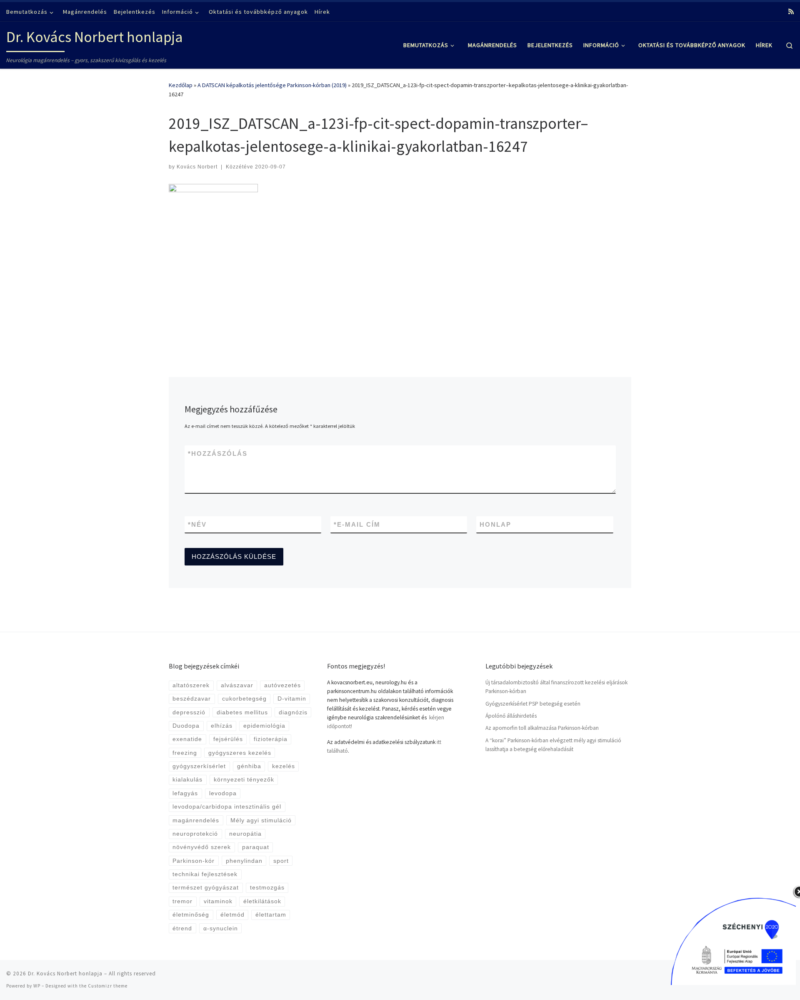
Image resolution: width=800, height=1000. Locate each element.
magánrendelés (195, 820)
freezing (184, 753)
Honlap (495, 524)
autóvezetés (282, 685)
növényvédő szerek (201, 847)
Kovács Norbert (197, 167)
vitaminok (218, 901)
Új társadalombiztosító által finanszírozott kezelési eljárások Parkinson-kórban (556, 687)
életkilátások (262, 901)
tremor (182, 901)
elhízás (221, 726)
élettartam (270, 915)
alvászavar (237, 685)
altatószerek (191, 685)
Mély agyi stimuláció (261, 820)
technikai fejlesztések (205, 874)
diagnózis (293, 712)
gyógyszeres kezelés (239, 753)
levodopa (223, 793)
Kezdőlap (180, 85)
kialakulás (187, 779)
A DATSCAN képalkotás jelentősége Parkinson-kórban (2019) (272, 85)
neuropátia (245, 834)
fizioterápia (271, 739)
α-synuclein (220, 928)
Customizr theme (108, 986)
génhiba (249, 766)
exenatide (187, 739)
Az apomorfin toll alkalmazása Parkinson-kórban (542, 727)
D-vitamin (292, 699)
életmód (232, 915)
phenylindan (244, 861)
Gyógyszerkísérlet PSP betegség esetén (532, 703)
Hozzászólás (218, 453)
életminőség (190, 915)
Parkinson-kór (193, 861)
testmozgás (267, 887)
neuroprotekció (195, 834)
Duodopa (186, 726)
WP (36, 986)
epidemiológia (264, 726)
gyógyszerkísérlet (199, 766)
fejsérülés (228, 739)
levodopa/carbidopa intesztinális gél (226, 807)
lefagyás (185, 793)
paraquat (255, 847)
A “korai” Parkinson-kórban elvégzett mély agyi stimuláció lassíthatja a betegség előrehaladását (553, 745)
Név (197, 524)
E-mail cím (357, 524)
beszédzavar (191, 699)
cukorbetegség (244, 699)
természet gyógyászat (205, 887)
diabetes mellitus (242, 712)
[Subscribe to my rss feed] (791, 11)
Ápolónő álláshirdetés (511, 715)
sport (281, 861)
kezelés (283, 766)
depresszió (188, 712)
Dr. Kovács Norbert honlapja (65, 973)
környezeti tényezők (244, 779)
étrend (182, 928)
